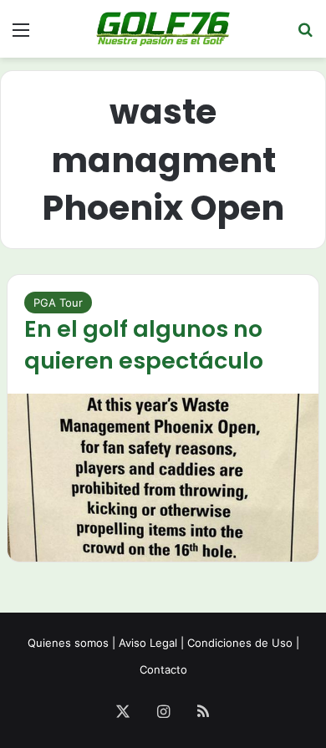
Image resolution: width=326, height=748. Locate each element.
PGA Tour (58, 302)
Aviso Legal (148, 642)
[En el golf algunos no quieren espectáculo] (163, 478)
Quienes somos (68, 642)
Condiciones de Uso (240, 642)
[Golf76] (163, 29)
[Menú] (21, 35)
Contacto (163, 669)
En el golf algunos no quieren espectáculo (143, 344)
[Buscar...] (305, 35)
